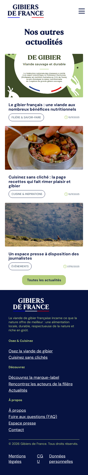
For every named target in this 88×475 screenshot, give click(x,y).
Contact (16, 429)
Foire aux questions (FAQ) (33, 416)
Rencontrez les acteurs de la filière (41, 384)
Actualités (18, 390)
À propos (17, 410)
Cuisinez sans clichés (28, 357)
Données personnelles (61, 458)
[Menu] (82, 11)
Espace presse (22, 423)
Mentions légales (17, 458)
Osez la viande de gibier (31, 351)
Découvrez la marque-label (34, 377)
